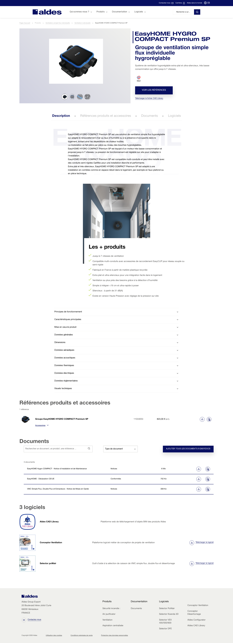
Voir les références (154, 90)
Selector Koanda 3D (169, 614)
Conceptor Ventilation (51, 543)
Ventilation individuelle (82, 23)
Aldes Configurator (196, 620)
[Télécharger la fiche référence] (202, 419)
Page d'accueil (24, 23)
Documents (149, 116)
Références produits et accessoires (105, 116)
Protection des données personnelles (114, 635)
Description (61, 116)
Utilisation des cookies (54, 635)
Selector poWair (48, 564)
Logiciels (174, 116)
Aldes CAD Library (49, 522)
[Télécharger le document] (188, 469)
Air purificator (108, 614)
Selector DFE (165, 629)
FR (209, 3)
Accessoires (40, 426)
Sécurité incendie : (111, 609)
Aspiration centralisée (112, 626)
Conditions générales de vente (81, 635)
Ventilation (107, 620)
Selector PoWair (167, 609)
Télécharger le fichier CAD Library (149, 99)
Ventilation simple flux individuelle (58, 23)
